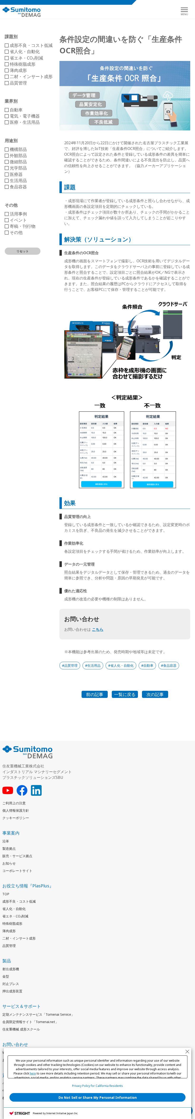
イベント (18, 220)
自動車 (16, 110)
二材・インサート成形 (31, 76)
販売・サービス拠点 (17, 856)
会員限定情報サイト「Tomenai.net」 (30, 1022)
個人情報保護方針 (15, 810)
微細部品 (18, 161)
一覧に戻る (125, 694)
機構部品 (18, 149)
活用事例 (18, 214)
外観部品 (18, 155)
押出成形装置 (12, 991)
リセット (22, 251)
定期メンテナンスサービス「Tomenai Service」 (38, 1014)
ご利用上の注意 (14, 803)
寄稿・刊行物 (22, 226)
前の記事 (94, 694)
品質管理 (18, 83)
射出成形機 (10, 969)
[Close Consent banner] (187, 1051)
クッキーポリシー (15, 818)
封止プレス (10, 983)
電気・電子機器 (25, 116)
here (33, 1073)
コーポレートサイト (17, 870)
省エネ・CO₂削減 (26, 58)
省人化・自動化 (25, 51)
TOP (5, 894)
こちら (97, 629)
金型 (5, 976)
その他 (16, 232)
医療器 (16, 174)
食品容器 (18, 186)
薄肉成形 (18, 70)
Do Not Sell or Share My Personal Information (97, 1097)
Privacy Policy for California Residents (97, 1086)
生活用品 (18, 180)
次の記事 (155, 694)
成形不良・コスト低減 (31, 45)
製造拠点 (9, 848)
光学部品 (18, 168)
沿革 (5, 841)
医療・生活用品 (25, 122)
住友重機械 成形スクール (21, 1029)
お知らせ (9, 863)
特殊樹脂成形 (22, 64)
